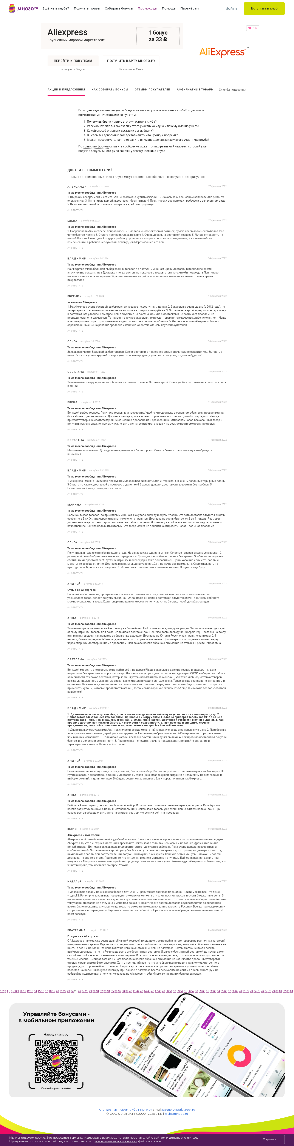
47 (156, 991)
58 (196, 991)
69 (236, 991)
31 (97, 991)
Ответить (77, 210)
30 (94, 991)
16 (42, 991)
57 (192, 991)
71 (244, 991)
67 (229, 991)
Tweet (222, 210)
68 (233, 991)
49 (163, 991)
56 (189, 991)
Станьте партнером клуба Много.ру (125, 1109)
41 (134, 991)
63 (214, 991)
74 (255, 991)
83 (287, 991)
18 (50, 991)
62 (211, 991)
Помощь (169, 8)
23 (68, 991)
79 (273, 991)
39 (126, 991)
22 (64, 991)
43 (141, 991)
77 (266, 991)
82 (284, 991)
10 (21, 991)
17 (46, 991)
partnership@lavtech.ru (178, 1109)
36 (116, 991)
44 (145, 991)
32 (101, 991)
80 (277, 991)
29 (90, 991)
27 (83, 991)
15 (39, 991)
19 (53, 991)
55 (185, 991)
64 (218, 991)
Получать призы (87, 8)
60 (203, 991)
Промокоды (147, 8)
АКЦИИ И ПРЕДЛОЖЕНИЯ (66, 89)
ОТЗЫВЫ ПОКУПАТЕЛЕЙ (152, 89)
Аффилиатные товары (195, 89)
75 (258, 991)
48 (159, 991)
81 (280, 991)
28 (86, 991)
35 (112, 991)
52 (174, 991)
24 (72, 991)
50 (167, 991)
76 (262, 991)
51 (170, 991)
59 (200, 991)
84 (291, 991)
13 (31, 991)
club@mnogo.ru (176, 1113)
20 (57, 991)
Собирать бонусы (119, 8)
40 (130, 991)
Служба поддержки (232, 89)
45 (148, 991)
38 (123, 991)
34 (108, 991)
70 (240, 991)
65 (222, 991)
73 (251, 991)
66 (225, 991)
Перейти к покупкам (73, 61)
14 (35, 991)
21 (61, 991)
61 (207, 991)
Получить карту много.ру (131, 61)
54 (181, 991)
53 (178, 991)
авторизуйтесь (195, 177)
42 (137, 991)
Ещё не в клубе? (55, 8)
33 (105, 991)
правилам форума (96, 146)
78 (269, 991)
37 (119, 991)
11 (24, 991)
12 (28, 991)
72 (247, 991)
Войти (231, 8)
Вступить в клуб (264, 8)
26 (79, 991)
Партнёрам (189, 8)
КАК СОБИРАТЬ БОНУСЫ (110, 89)
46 (152, 991)
